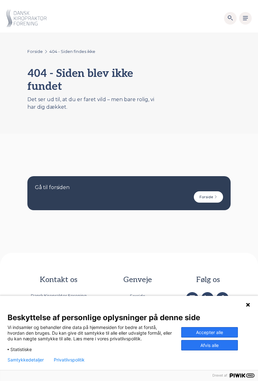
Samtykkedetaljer (26, 359)
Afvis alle (209, 345)
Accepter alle (209, 332)
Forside (35, 51)
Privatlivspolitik (69, 359)
